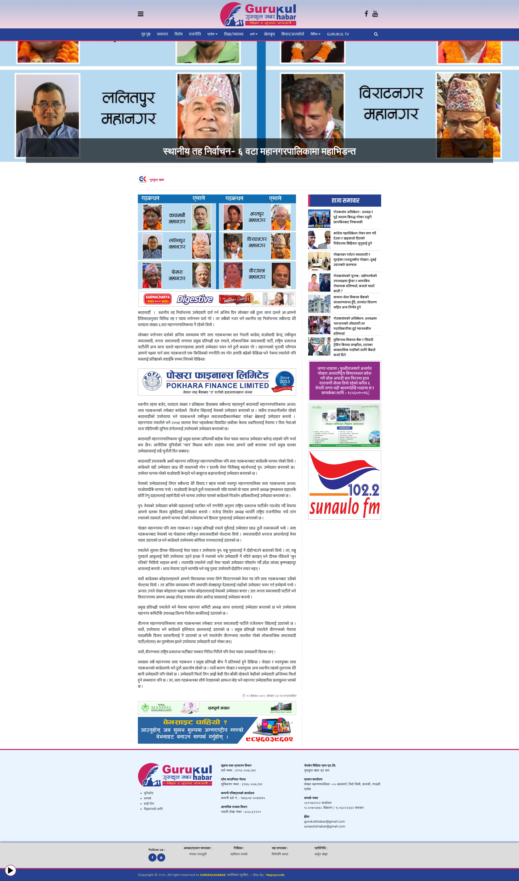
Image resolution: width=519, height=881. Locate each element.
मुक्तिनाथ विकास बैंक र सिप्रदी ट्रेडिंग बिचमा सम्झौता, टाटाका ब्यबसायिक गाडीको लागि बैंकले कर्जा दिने (354, 347)
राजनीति (195, 34)
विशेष (178, 34)
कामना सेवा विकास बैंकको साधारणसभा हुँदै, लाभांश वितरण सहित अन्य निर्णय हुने (355, 302)
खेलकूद (269, 34)
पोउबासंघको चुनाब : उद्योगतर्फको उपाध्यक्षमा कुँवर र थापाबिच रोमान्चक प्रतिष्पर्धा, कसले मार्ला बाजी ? (355, 283)
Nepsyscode (275, 875)
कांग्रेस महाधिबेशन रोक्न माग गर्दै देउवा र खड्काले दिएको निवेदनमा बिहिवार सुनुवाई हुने (354, 238)
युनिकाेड (148, 793)
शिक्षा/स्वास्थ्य (233, 34)
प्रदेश (211, 34)
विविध (314, 34)
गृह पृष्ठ (145, 34)
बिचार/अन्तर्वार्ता (292, 34)
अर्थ (252, 34)
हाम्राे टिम (149, 804)
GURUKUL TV (338, 34)
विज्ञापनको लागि (153, 809)
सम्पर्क (147, 798)
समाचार (162, 34)
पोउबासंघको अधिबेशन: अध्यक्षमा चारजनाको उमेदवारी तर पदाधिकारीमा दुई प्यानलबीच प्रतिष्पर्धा (355, 326)
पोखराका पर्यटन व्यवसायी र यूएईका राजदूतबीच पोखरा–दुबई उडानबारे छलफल (354, 260)
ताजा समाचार (345, 201)
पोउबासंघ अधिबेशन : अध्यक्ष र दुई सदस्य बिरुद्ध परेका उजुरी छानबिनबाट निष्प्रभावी (353, 217)
